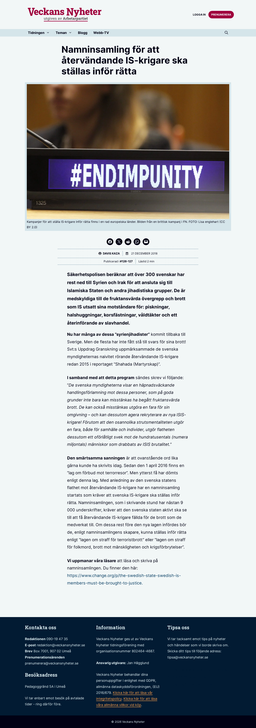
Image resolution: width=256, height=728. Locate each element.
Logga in (199, 14)
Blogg (82, 33)
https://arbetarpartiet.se (190, 684)
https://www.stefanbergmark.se (198, 669)
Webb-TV (101, 33)
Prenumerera (221, 14)
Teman (61, 33)
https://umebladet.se (187, 677)
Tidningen (36, 33)
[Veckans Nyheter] (65, 14)
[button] (226, 33)
